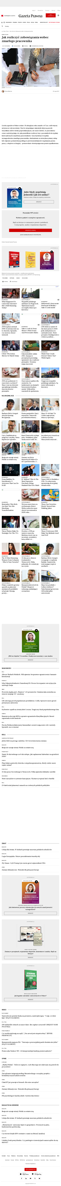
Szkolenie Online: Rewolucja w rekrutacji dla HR (30, 905)
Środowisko (5, 776)
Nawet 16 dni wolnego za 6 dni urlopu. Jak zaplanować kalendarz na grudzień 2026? (30, 755)
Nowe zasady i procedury (30, 993)
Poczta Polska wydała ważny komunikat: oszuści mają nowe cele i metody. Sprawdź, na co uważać (29, 726)
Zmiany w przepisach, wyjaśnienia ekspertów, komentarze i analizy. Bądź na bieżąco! (30, 953)
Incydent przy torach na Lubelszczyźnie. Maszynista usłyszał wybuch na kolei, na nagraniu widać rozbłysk (50, 437)
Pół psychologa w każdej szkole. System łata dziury (20, 1096)
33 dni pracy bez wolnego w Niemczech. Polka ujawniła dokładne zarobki (28, 772)
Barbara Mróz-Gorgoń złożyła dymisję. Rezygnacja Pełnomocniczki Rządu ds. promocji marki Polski (10, 415)
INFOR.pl (17, 1160)
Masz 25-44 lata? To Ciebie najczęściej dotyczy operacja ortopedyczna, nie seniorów (48, 415)
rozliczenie (25, 278)
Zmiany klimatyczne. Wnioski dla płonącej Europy (20, 870)
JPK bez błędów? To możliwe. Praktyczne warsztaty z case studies (31, 656)
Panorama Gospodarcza (30, 1163)
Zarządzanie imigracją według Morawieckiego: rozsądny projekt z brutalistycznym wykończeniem (26, 1075)
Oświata (4, 713)
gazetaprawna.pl (29, 1160)
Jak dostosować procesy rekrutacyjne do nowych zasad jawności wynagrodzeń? (30, 908)
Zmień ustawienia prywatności (48, 1155)
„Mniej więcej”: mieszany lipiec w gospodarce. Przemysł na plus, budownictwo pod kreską (26, 1126)
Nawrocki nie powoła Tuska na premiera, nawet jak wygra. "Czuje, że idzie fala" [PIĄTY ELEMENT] (29, 1017)
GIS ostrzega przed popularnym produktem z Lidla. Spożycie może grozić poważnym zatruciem (29, 702)
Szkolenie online (30, 654)
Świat (3, 689)
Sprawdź (38, 202)
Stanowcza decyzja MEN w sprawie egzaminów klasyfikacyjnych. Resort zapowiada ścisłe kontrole (28, 717)
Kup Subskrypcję (51, 15)
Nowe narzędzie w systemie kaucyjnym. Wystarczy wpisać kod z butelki (28, 779)
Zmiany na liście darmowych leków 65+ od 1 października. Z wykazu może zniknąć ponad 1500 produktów (29, 460)
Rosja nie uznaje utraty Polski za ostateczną (10, 459)
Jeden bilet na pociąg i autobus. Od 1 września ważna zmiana (24, 741)
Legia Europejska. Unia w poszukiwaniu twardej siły (21, 856)
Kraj (3, 671)
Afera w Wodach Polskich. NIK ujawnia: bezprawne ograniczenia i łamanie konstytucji (29, 675)
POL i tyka (4, 1022)
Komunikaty (20, 1155)
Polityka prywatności (34, 1155)
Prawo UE (4, 680)
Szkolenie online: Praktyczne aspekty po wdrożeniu (37, 197)
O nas (8, 1155)
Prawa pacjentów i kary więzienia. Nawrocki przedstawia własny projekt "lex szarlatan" (30, 415)
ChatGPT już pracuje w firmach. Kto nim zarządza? (20, 1082)
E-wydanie (4, 1062)
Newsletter (43, 1160)
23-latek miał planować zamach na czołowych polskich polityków (26, 785)
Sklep (58, 10)
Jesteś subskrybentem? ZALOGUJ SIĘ (30, 234)
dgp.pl (33, 10)
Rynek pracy (5, 769)
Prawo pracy (5, 751)
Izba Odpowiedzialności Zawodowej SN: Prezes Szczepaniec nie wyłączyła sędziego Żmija (29, 684)
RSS (58, 1155)
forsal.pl (47, 10)
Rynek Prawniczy (6, 1030)
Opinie (3, 867)
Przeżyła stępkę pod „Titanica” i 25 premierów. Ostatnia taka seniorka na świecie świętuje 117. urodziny (29, 693)
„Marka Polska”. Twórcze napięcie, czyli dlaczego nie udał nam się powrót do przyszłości (30, 1066)
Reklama (13, 1155)
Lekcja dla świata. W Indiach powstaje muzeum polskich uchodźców (27, 850)
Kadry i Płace (6, 31)
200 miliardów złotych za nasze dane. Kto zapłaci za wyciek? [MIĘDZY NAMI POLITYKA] (30, 1026)
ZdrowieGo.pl (36, 1160)
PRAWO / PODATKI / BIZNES (31, 949)
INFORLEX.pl (22, 1160)
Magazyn (4, 745)
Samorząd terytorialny (7, 738)
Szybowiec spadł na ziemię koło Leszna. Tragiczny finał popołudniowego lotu (30, 710)
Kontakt (4, 1155)
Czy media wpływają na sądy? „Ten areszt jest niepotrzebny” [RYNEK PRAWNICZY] (27, 1034)
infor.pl (53, 10)
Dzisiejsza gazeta (9, 15)
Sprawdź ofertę (30, 230)
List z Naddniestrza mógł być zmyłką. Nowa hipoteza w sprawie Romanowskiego (10, 437)
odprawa (12, 278)
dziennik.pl (40, 10)
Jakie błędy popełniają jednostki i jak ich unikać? (36, 193)
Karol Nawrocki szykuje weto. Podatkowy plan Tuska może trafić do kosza (30, 437)
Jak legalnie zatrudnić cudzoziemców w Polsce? (30, 996)
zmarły (18, 278)
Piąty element (5, 1013)
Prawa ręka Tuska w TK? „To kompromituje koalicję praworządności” (27, 1051)
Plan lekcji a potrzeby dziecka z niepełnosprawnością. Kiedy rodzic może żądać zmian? (29, 764)
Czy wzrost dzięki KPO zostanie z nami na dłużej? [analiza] (23, 1134)
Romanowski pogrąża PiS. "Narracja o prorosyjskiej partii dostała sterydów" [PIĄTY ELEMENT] (30, 1043)
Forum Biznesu (53, 1160)
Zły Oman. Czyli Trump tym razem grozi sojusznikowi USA (23, 863)
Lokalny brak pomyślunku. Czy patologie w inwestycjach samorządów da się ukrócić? (30, 1141)
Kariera (26, 1155)
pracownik (5, 278)
